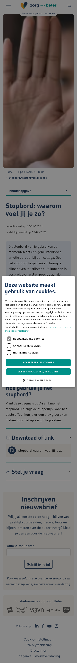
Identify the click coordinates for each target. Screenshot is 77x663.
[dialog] (38, 331)
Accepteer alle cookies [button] (38, 362)
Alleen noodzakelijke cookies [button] (38, 371)
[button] (38, 380)
